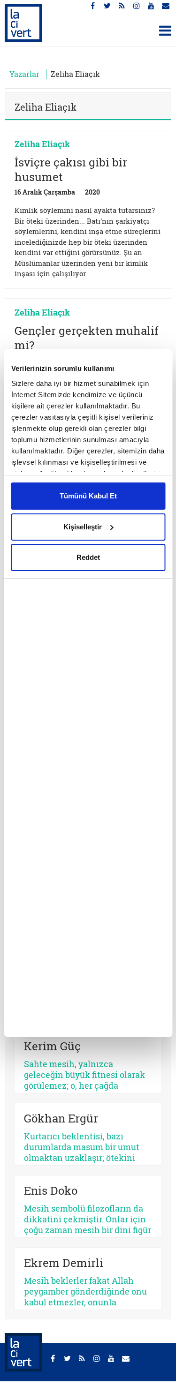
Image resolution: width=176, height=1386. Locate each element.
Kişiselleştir (82, 527)
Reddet (88, 557)
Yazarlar (24, 74)
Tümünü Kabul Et (88, 496)
